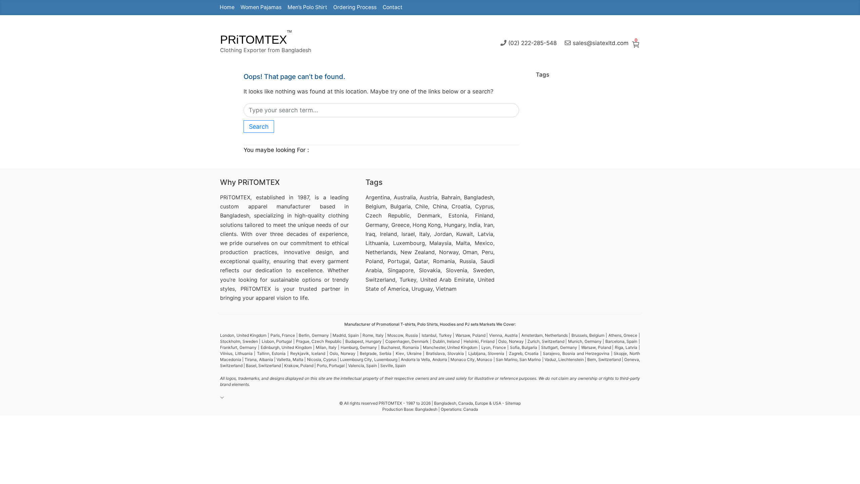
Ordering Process (355, 7)
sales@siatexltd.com (601, 42)
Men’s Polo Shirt (307, 7)
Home (227, 7)
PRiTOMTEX (253, 39)
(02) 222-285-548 (532, 42)
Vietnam (446, 288)
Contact (392, 7)
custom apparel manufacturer (265, 206)
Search (259, 126)
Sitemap (513, 403)
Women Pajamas (261, 7)
